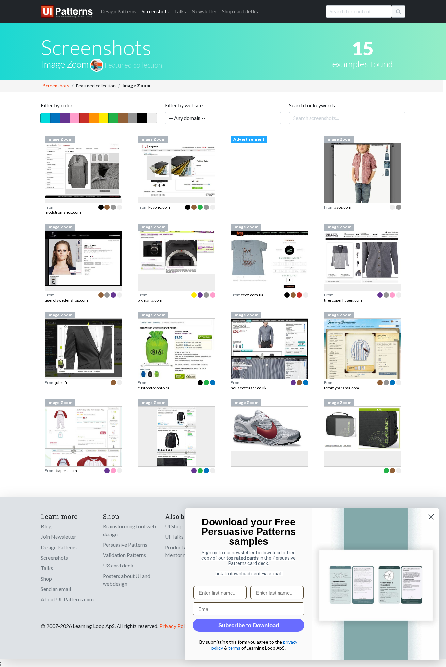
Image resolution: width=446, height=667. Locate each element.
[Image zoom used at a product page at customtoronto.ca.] (176, 355)
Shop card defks (240, 11)
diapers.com (66, 470)
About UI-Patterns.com (67, 599)
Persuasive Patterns (125, 544)
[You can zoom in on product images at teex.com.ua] (269, 263)
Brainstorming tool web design (129, 530)
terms (234, 648)
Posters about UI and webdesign (126, 580)
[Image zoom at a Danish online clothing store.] (83, 170)
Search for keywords (312, 105)
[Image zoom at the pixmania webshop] (176, 252)
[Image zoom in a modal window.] (83, 347)
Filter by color (56, 105)
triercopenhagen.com (343, 300)
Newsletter (204, 11)
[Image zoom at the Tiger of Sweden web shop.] (83, 258)
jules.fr (61, 382)
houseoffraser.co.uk (248, 387)
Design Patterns (59, 547)
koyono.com (159, 207)
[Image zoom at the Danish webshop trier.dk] (362, 256)
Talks (180, 11)
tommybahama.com (341, 387)
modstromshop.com (63, 212)
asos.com (342, 207)
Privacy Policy (175, 626)
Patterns (118, 11)
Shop (46, 578)
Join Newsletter (58, 537)
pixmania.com (150, 300)
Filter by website (184, 105)
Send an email (56, 589)
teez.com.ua (252, 294)
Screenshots (155, 11)
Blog (46, 526)
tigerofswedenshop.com (66, 300)
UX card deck (118, 565)
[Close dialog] (431, 516)
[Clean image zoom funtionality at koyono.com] (176, 169)
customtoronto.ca (153, 387)
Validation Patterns (124, 555)
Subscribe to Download (248, 625)
